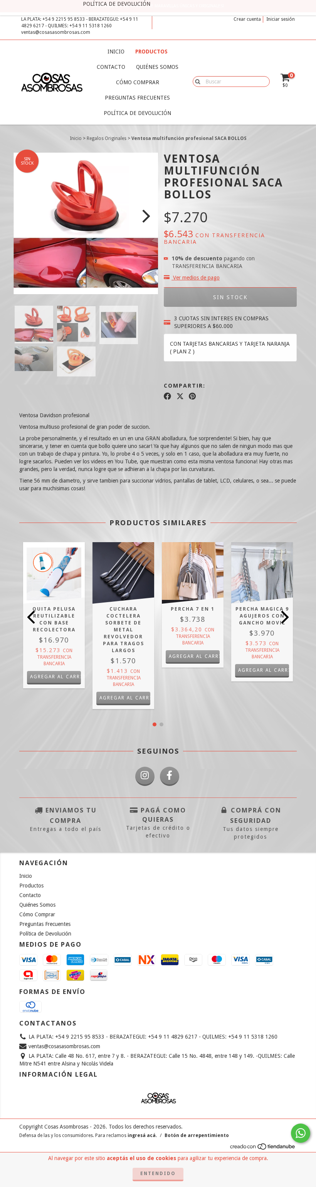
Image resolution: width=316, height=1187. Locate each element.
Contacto (111, 67)
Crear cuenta (247, 19)
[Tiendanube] (263, 1148)
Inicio (116, 51)
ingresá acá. (142, 1135)
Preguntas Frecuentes (137, 98)
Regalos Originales (106, 138)
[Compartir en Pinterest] (192, 396)
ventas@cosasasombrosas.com (55, 32)
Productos (151, 51)
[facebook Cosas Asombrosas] (169, 776)
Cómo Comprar (137, 82)
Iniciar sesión (280, 19)
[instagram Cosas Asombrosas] (145, 776)
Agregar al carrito (55, 676)
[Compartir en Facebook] (167, 396)
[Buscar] (196, 81)
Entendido (158, 1173)
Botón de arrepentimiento (197, 1135)
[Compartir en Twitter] (180, 396)
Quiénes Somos (157, 67)
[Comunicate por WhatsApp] (300, 1133)
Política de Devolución (137, 113)
